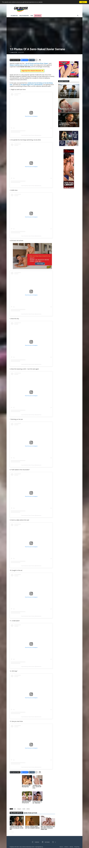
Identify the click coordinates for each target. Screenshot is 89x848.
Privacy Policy (76, 846)
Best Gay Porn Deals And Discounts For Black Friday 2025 (48, 828)
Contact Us (66, 846)
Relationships (24, 15)
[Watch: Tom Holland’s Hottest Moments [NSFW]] (32, 821)
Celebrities (14, 15)
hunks (15, 808)
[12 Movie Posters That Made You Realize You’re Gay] (17, 821)
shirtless (28, 808)
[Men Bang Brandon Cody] (69, 77)
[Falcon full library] (69, 188)
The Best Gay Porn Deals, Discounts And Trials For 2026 (67, 109)
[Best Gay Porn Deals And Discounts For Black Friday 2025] (48, 821)
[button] (77, 15)
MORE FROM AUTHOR (30, 813)
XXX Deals (38, 15)
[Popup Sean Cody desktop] (32, 270)
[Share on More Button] (36, 60)
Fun (31, 15)
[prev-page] (10, 832)
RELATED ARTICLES (16, 813)
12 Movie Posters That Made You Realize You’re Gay (16, 828)
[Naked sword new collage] (69, 146)
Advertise (71, 846)
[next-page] (12, 832)
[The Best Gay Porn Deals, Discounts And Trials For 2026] (68, 105)
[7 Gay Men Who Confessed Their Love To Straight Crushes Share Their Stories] (68, 91)
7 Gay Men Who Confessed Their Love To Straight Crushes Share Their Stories (68, 94)
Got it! (83, 2)
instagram (19, 808)
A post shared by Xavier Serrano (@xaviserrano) (31, 135)
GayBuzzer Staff (14, 52)
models (23, 808)
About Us (61, 846)
